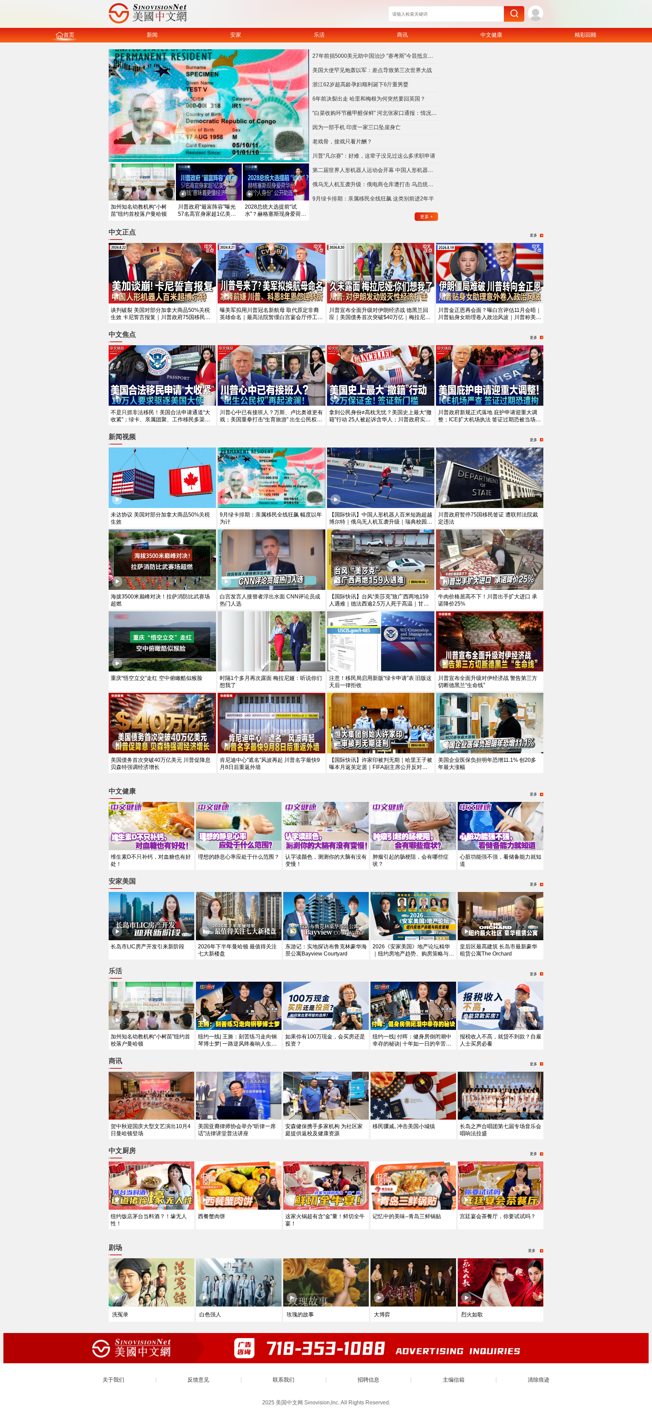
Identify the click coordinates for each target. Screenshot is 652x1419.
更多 (426, 216)
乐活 (319, 35)
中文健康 (491, 35)
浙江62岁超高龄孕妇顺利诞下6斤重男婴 (360, 84)
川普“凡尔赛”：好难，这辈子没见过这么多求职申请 (373, 156)
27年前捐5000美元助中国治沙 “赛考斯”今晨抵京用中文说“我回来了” (375, 56)
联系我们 (283, 1380)
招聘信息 (368, 1380)
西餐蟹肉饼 (211, 1216)
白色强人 (210, 1314)
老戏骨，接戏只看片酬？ (342, 141)
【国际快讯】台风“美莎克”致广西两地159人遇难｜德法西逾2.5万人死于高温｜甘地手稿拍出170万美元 (379, 604)
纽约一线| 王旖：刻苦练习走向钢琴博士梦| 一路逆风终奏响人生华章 (237, 1044)
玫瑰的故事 (300, 1314)
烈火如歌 (472, 1314)
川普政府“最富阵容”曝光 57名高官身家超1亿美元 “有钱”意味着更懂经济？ (207, 214)
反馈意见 (198, 1380)
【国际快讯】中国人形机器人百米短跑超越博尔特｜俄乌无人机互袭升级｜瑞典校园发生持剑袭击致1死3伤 (380, 522)
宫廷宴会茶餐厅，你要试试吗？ (498, 1216)
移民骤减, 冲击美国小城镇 (404, 1126)
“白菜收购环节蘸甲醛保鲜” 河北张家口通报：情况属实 (375, 113)
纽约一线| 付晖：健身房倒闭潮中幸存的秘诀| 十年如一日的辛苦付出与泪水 (412, 1044)
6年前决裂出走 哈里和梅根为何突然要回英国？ (368, 99)
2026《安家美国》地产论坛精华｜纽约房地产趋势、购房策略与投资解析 (413, 954)
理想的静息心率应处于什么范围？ (238, 857)
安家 (235, 35)
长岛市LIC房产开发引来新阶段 (147, 946)
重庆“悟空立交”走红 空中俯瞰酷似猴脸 (156, 678)
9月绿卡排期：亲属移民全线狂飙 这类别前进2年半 (373, 199)
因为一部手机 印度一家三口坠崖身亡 (356, 127)
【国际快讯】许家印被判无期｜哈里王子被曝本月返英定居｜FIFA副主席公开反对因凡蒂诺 (380, 767)
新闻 (152, 35)
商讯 (402, 35)
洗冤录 (120, 1314)
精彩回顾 (585, 35)
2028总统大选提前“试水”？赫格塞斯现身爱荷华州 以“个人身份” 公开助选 (275, 214)
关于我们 (113, 1380)
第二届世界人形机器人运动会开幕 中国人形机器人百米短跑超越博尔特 (375, 170)
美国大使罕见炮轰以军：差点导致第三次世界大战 (372, 70)
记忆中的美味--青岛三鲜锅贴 (407, 1216)
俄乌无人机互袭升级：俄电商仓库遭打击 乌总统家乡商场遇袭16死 (375, 184)
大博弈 (382, 1314)
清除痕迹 (538, 1380)
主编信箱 (454, 1380)
